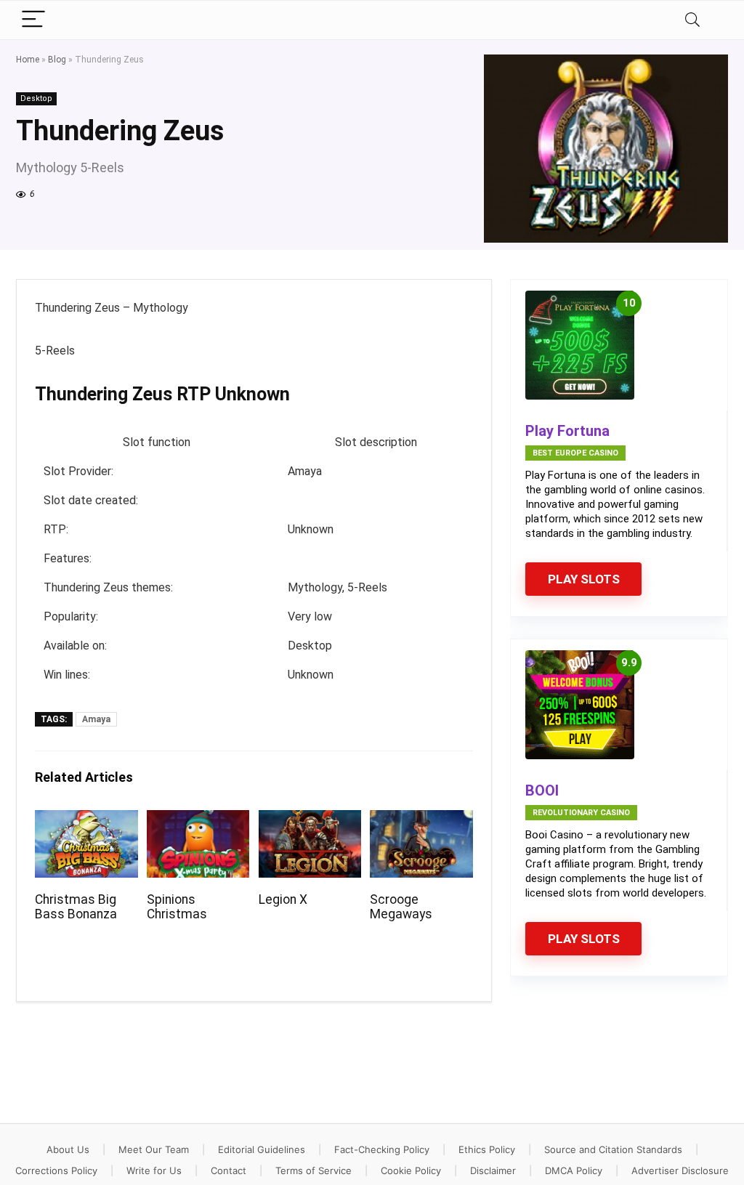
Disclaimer (493, 1170)
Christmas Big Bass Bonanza (76, 906)
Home (27, 59)
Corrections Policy (56, 1170)
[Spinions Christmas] (198, 820)
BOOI (542, 790)
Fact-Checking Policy (381, 1149)
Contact (228, 1170)
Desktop (36, 98)
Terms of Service (313, 1170)
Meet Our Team (153, 1149)
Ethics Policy (486, 1149)
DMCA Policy (573, 1170)
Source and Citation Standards (613, 1149)
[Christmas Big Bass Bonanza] (86, 820)
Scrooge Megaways (401, 906)
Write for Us (154, 1170)
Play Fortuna (567, 431)
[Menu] (33, 20)
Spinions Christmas (177, 906)
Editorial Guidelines (261, 1149)
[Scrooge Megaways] (421, 820)
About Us (67, 1149)
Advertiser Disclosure (680, 1170)
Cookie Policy (411, 1170)
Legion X (283, 899)
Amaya (96, 719)
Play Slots (584, 579)
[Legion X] (310, 820)
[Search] (692, 20)
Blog (57, 59)
